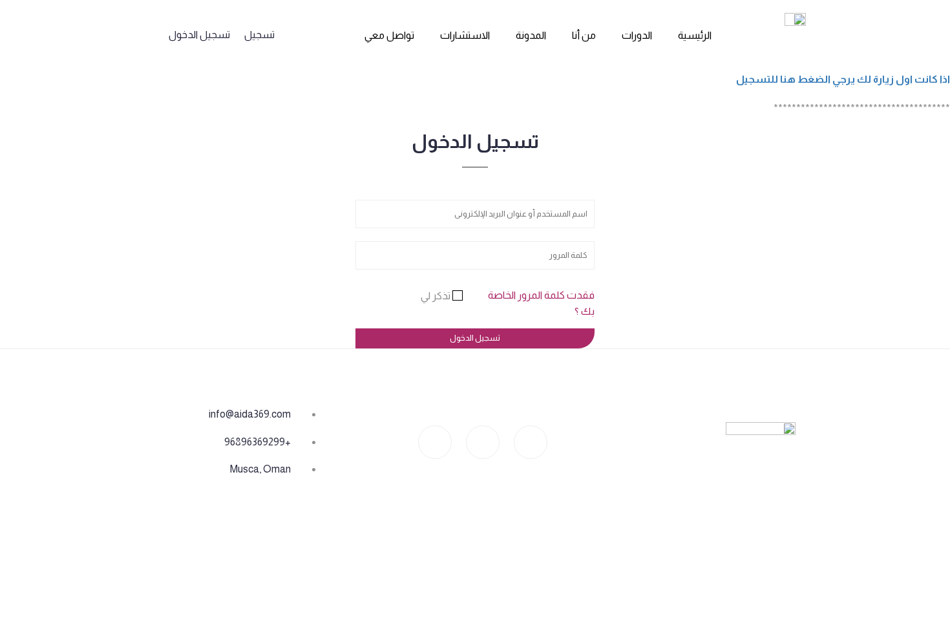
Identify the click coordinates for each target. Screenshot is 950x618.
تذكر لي (436, 295)
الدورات (637, 35)
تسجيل (259, 34)
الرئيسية (695, 35)
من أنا (584, 35)
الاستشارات (465, 35)
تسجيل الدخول (199, 34)
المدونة (531, 35)
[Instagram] (530, 442)
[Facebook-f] (483, 442)
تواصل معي (389, 35)
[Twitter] (435, 442)
